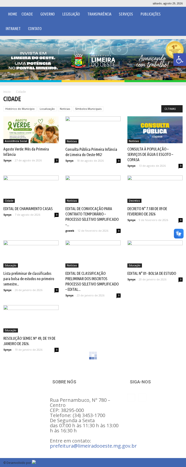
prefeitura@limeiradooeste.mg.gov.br (93, 446)
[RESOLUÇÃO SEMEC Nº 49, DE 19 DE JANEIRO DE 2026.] (31, 318)
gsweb (69, 230)
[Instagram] (15, 3)
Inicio (7, 92)
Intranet (13, 28)
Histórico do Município (20, 109)
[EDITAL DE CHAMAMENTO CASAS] (31, 189)
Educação (10, 265)
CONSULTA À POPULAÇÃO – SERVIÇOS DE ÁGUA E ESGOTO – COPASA (150, 154)
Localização (47, 109)
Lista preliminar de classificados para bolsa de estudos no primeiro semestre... (28, 278)
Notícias (65, 109)
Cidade (27, 14)
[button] (179, 59)
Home (12, 14)
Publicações (150, 14)
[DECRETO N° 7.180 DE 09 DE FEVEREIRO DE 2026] (155, 189)
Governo (47, 14)
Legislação (71, 14)
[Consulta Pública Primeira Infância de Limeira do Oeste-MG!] (93, 130)
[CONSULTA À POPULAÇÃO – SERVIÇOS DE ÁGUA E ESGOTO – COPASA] (155, 129)
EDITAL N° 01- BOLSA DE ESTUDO (151, 273)
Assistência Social (16, 141)
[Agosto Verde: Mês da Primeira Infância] (31, 129)
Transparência (99, 14)
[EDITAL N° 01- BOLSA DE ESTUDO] (155, 254)
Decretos (134, 200)
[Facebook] (7, 3)
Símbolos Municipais (88, 109)
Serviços (126, 14)
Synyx (7, 160)
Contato (35, 28)
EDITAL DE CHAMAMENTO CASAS (28, 208)
